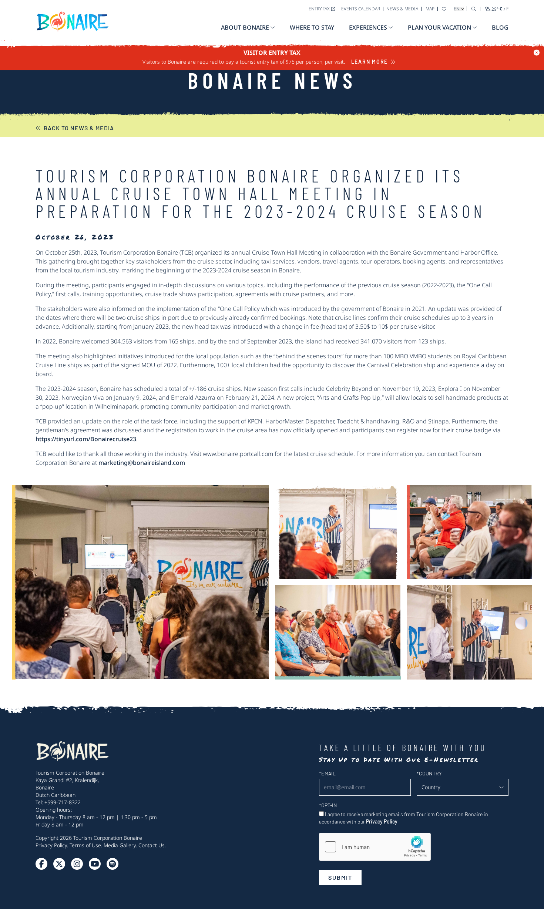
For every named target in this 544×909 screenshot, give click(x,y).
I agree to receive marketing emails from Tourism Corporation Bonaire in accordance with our (403, 818)
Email (327, 773)
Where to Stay (312, 27)
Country (429, 773)
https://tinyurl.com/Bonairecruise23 (86, 439)
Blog (500, 27)
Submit (340, 877)
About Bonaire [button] (245, 27)
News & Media (402, 9)
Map (430, 9)
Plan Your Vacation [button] (439, 27)
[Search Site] (473, 8)
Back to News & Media (79, 127)
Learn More (369, 61)
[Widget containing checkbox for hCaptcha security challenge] (375, 847)
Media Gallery (120, 845)
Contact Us (151, 845)
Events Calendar (360, 9)
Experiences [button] (368, 27)
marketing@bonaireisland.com (141, 463)
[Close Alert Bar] (537, 52)
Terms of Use (85, 845)
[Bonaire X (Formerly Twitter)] (41, 864)
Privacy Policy (51, 845)
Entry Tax (319, 9)
